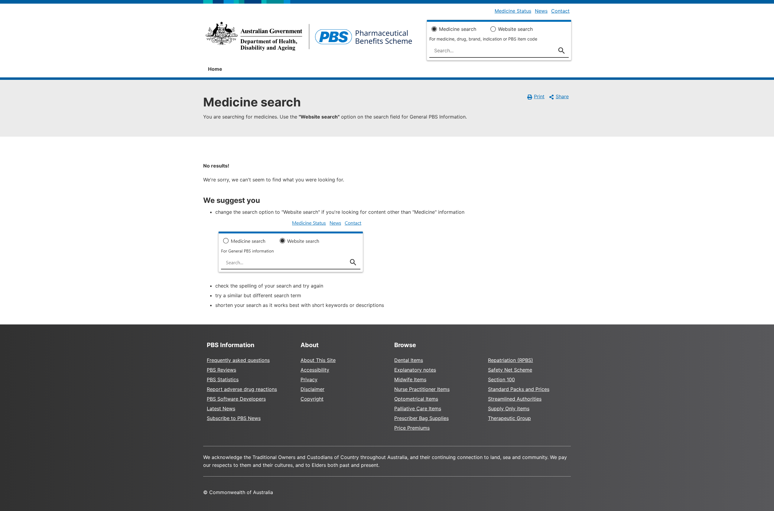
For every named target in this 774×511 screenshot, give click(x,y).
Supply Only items (508, 408)
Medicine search (457, 29)
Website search (515, 29)
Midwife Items (410, 379)
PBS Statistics (223, 379)
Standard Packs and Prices (518, 389)
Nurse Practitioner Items (422, 389)
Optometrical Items (416, 399)
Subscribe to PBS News (234, 418)
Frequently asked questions (238, 360)
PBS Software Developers (236, 399)
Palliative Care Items (417, 408)
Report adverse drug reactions (242, 389)
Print (539, 96)
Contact (560, 11)
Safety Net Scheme (510, 370)
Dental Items (408, 360)
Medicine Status (513, 11)
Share (562, 96)
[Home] (309, 38)
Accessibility (315, 370)
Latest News (221, 408)
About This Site (318, 360)
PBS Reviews (221, 370)
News (541, 11)
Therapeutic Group (509, 418)
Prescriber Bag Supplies (421, 418)
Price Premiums (412, 428)
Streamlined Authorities (514, 399)
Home (215, 69)
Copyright (312, 399)
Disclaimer (312, 389)
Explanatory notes (415, 370)
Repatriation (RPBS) (510, 360)
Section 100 (501, 379)
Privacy (309, 379)
